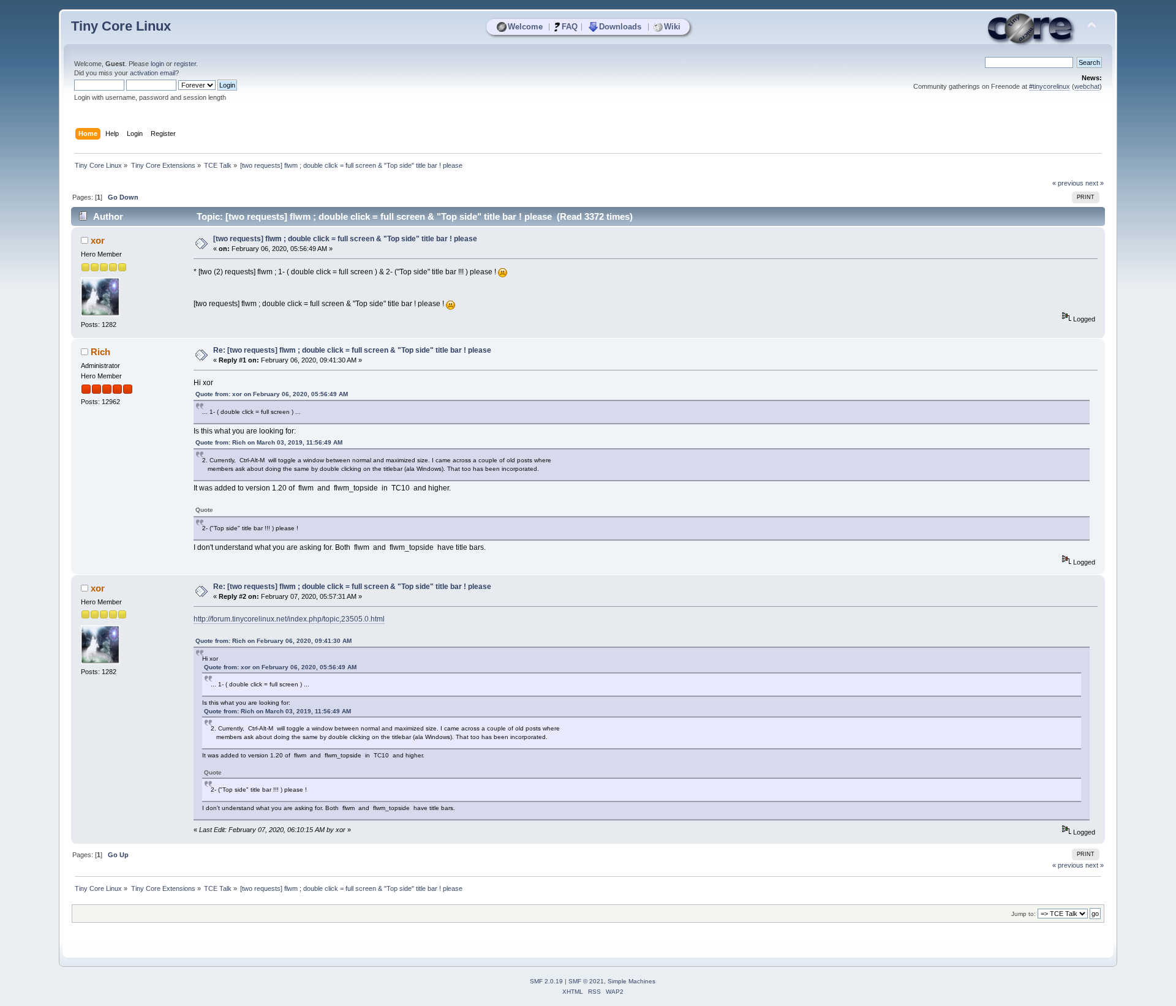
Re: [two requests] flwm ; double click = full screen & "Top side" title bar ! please (352, 350)
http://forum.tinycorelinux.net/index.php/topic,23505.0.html (289, 619)
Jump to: (1023, 913)
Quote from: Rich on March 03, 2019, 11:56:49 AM (268, 442)
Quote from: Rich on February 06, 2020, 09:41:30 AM (273, 640)
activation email (152, 73)
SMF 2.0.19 (546, 981)
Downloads (620, 26)
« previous (1068, 183)
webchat (1086, 86)
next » (1094, 183)
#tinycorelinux (1049, 86)
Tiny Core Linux (121, 26)
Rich (100, 352)
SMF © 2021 (586, 981)
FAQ (570, 26)
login (157, 63)
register (185, 63)
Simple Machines (631, 981)
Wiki (672, 26)
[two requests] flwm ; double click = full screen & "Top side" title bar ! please (345, 239)
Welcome (525, 26)
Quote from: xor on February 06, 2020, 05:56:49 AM (271, 394)
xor (98, 240)
